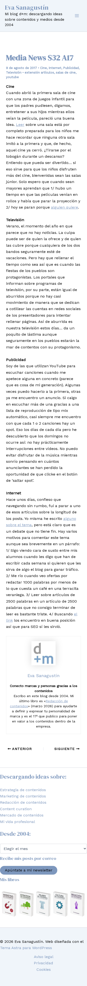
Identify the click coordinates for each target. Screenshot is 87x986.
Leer (20, 124)
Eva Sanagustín (27, 7)
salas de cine (66, 72)
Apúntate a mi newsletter (28, 870)
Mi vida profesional (17, 821)
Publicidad (71, 68)
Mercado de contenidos (22, 815)
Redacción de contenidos (23, 802)
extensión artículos (39, 72)
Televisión (14, 72)
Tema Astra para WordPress (26, 947)
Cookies (43, 969)
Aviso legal (43, 956)
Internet (55, 68)
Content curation (16, 809)
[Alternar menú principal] (77, 15)
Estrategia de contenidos (23, 790)
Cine (43, 68)
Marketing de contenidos (23, 796)
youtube (12, 77)
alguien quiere (64, 207)
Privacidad (43, 963)
